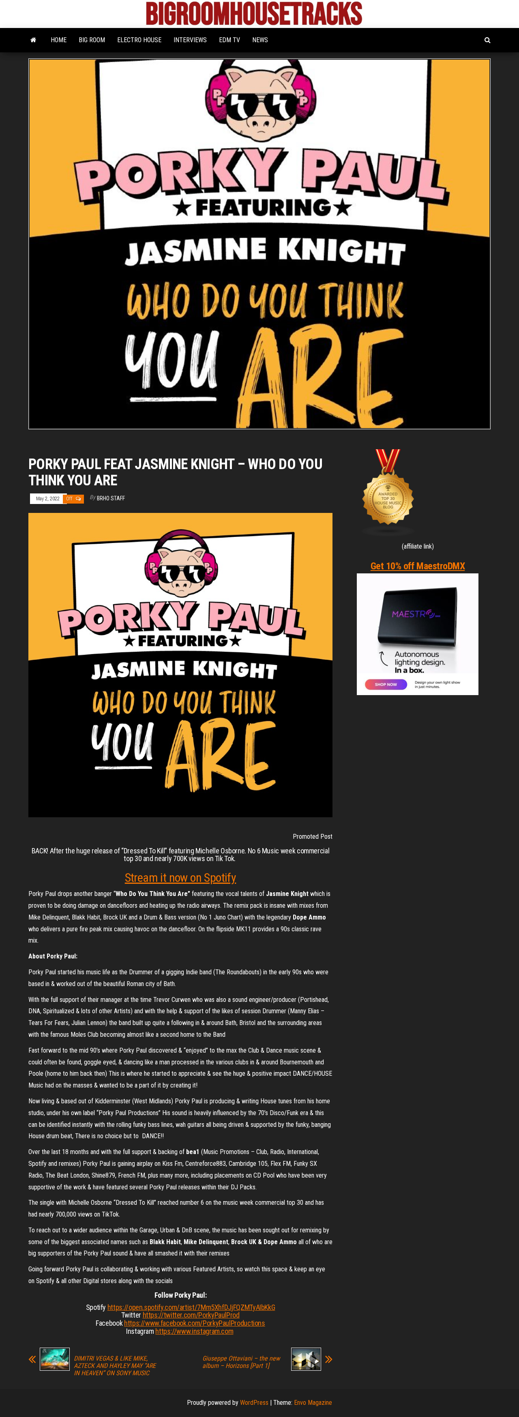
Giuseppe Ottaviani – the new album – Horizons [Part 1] (241, 1362)
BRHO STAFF (111, 498)
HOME (58, 40)
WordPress (254, 1402)
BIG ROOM (92, 40)
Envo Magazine (313, 1402)
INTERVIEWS (190, 40)
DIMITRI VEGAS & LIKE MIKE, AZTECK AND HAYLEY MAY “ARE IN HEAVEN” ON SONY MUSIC (115, 1366)
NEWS (260, 40)
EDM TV (229, 40)
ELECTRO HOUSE (139, 40)
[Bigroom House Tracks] (33, 40)
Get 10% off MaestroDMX (418, 566)
